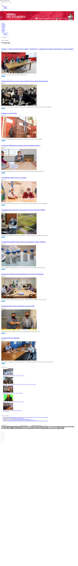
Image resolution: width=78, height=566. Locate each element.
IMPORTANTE (36, 426)
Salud (32, 428)
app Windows (6, 34)
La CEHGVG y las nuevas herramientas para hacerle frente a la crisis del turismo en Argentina (19, 384)
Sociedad (3, 26)
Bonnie (4, 417)
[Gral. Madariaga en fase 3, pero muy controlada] (19, 201)
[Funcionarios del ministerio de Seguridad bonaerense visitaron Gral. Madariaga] (19, 298)
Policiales (4, 25)
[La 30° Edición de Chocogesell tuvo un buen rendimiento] (8, 392)
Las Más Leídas (56, 426)
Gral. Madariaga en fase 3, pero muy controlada (13, 177)
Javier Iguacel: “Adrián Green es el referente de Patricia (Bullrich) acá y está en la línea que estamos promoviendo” (28, 420)
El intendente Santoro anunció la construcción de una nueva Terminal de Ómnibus (23, 210)
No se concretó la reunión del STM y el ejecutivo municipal (13, 375)
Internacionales (44, 426)
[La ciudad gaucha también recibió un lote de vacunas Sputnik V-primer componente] (18, 266)
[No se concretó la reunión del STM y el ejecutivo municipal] (8, 374)
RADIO (3, 32)
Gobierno (24, 426)
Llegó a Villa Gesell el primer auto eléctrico (23, 419)
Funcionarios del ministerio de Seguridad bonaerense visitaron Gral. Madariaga (22, 274)
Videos (3, 28)
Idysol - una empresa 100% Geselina (25, 430)
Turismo (3, 27)
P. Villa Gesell (8, 428)
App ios (5, 33)
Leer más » (3, 76)
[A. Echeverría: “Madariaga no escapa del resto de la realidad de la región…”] (19, 169)
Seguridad (35, 428)
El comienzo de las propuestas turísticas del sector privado (13, 401)
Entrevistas (18, 426)
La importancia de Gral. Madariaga (10, 338)
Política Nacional (24, 428)
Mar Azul (60, 426)
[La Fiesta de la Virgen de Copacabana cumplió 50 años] (8, 409)
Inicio (2, 40)
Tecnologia (49, 428)
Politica (3, 24)
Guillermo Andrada (29, 426)
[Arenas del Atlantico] (37, 19)
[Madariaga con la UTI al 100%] (19, 137)
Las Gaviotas (52, 426)
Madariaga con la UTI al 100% (9, 113)
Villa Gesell (60, 428)
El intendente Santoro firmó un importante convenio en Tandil (17, 306)
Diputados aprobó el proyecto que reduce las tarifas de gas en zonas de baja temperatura (24, 81)
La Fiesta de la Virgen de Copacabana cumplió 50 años (12, 410)
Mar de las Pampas (64, 426)
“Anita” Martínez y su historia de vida (17, 418)
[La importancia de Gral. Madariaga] (19, 360)
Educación (4, 30)
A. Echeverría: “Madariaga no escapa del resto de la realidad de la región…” (21, 145)
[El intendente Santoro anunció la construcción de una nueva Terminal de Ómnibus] (19, 233)
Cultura (3, 29)
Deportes (9, 426)
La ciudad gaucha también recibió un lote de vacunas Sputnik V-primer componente (23, 242)
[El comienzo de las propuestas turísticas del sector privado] (8, 400)
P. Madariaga (71, 426)
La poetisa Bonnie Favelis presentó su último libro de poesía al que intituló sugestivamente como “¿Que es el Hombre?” (27, 417)
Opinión (3, 31)
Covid (3, 23)
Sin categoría (39, 428)
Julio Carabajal (49, 426)
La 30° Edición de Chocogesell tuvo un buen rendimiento (13, 393)
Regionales (28, 428)
